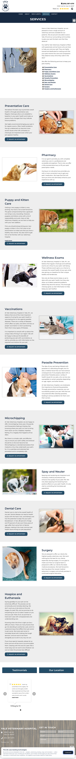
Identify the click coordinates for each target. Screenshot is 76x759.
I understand (68, 752)
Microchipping (49, 80)
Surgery (47, 87)
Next (34, 694)
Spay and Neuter (50, 82)
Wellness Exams (50, 74)
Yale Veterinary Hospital (19, 728)
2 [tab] (20, 710)
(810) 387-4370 (68, 3)
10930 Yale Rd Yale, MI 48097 (9, 733)
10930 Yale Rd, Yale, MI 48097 (65, 6)
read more (8, 240)
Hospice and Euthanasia (52, 89)
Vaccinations (48, 76)
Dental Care (48, 84)
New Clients (36, 14)
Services (46, 14)
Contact (54, 14)
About (27, 14)
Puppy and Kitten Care (52, 71)
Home (21, 14)
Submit (72, 746)
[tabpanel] (19, 694)
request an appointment (16, 139)
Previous (5, 694)
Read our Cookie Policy (46, 755)
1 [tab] (18, 710)
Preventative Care (50, 67)
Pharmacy (47, 69)
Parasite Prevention (51, 78)
